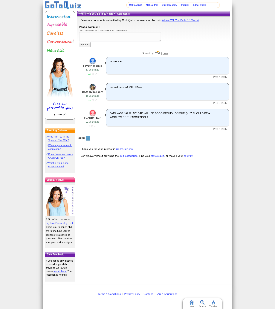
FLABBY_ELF (92, 117)
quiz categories (129, 155)
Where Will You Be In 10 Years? (180, 20)
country (188, 155)
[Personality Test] (60, 65)
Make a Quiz (135, 5)
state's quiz (157, 155)
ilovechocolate (92, 65)
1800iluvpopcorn (92, 91)
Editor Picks (199, 5)
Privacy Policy (132, 293)
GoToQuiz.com (125, 148)
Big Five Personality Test (59, 223)
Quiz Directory (169, 5)
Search (202, 306)
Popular (185, 5)
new (165, 53)
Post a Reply (220, 77)
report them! (60, 271)
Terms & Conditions (109, 293)
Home (191, 306)
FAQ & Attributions (166, 293)
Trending (213, 306)
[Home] (63, 5)
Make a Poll (152, 5)
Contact (148, 293)
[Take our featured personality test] (60, 200)
